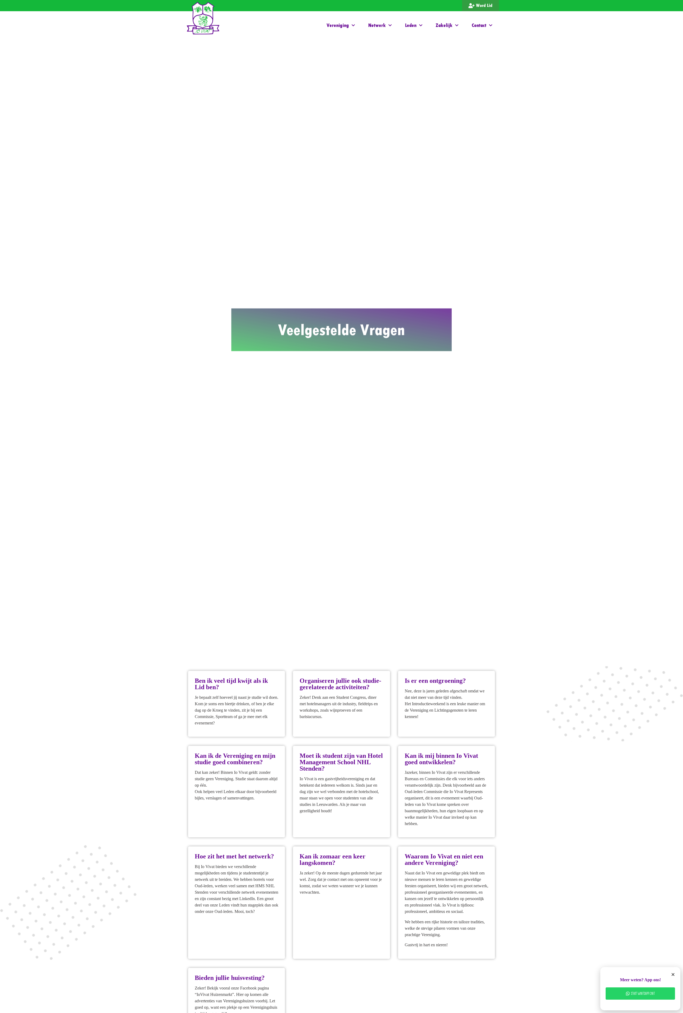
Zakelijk (444, 25)
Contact (479, 25)
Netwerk (377, 25)
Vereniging (338, 25)
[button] (673, 974)
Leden (410, 25)
